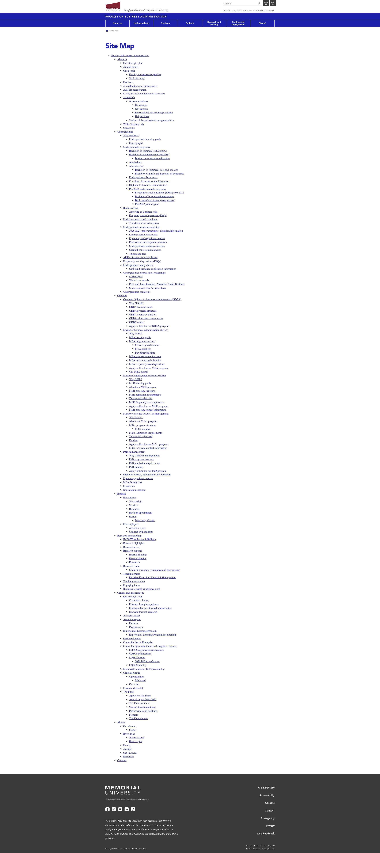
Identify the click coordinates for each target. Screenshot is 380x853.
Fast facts (128, 82)
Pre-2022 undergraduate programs (147, 188)
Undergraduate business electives (147, 246)
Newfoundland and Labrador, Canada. (260, 849)
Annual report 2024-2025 (142, 699)
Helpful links (142, 116)
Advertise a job (137, 528)
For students (129, 497)
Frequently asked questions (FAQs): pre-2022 (159, 192)
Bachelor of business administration (154, 196)
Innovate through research (143, 611)
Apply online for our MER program (148, 406)
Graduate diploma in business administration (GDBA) (152, 299)
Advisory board (131, 615)
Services (133, 505)
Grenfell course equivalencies (145, 249)
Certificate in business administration (149, 181)
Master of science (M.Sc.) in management (145, 413)
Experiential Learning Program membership (152, 634)
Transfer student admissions (144, 223)
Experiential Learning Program (140, 630)
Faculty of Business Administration (136, 16)
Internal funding (138, 554)
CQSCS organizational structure (146, 650)
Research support (132, 550)
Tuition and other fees (140, 398)
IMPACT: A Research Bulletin (139, 539)
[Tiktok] (133, 809)
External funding (138, 558)
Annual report (130, 66)
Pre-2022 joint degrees (147, 204)
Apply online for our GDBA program (149, 326)
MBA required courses (147, 345)
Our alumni (129, 726)
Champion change (139, 600)
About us (117, 23)
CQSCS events (137, 657)
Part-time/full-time (145, 352)
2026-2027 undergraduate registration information (156, 230)
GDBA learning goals (140, 306)
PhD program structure (141, 459)
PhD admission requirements (144, 463)
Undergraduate (141, 23)
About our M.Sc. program (143, 421)
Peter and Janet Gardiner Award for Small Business (157, 284)
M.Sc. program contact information (148, 447)
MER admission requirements (145, 394)
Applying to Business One (143, 211)
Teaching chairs (131, 573)
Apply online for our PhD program (148, 470)
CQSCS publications (140, 653)
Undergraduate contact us (137, 291)
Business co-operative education (152, 158)
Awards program (132, 619)
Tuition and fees (137, 253)
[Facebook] (107, 809)
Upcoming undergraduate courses (147, 238)
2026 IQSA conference (147, 661)
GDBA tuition (136, 322)
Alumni (262, 23)
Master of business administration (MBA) (145, 329)
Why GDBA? (136, 303)
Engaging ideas (131, 585)
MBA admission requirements (145, 356)
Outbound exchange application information (152, 268)
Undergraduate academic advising (141, 227)
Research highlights (133, 543)
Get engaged (136, 143)
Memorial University (136, 7)
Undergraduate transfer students (140, 219)
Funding (133, 440)
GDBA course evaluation (142, 314)
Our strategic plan (132, 63)
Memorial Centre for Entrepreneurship (143, 669)
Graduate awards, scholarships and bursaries (147, 474)
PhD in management (134, 451)
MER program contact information (147, 409)
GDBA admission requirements (146, 318)
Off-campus (141, 108)
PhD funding (136, 467)
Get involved (130, 752)
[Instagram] (114, 809)
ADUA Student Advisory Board (140, 257)
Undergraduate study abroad (138, 265)
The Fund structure (139, 703)
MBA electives (143, 348)
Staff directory (137, 78)
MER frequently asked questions (146, 402)
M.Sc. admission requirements (145, 432)
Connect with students (141, 531)
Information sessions (134, 489)
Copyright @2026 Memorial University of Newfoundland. (126, 849)
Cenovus (121, 760)
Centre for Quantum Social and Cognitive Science (150, 646)
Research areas (131, 547)
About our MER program (142, 387)
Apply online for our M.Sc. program (148, 444)
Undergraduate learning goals (145, 139)
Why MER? (135, 379)
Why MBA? (135, 333)
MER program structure (142, 390)
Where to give (136, 737)
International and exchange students (154, 112)
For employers (130, 524)
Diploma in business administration (148, 185)
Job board (140, 680)
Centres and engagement (238, 23)
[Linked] (127, 809)
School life (129, 97)
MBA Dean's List (132, 482)
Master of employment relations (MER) (144, 375)
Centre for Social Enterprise (138, 642)
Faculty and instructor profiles (145, 74)
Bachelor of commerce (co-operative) (149, 154)
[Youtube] (120, 809)
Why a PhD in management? (144, 455)
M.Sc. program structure (142, 425)
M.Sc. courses (142, 429)
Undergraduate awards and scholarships (144, 272)
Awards (127, 749)
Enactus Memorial (133, 688)
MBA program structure (142, 341)
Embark (190, 23)
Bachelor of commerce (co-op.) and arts (156, 169)
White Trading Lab (133, 124)
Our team (134, 684)
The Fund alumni (138, 718)
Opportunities (136, 676)
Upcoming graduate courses (138, 478)
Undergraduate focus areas (143, 177)
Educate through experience (144, 604)
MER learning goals (140, 383)
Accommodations (138, 101)
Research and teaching (214, 23)
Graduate (165, 23)
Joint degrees (136, 166)
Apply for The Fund (140, 695)
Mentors (133, 714)
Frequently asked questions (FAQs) (148, 215)
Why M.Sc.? (136, 417)
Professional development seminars (148, 242)
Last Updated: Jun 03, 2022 (264, 846)
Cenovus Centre (131, 672)
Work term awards (139, 280)
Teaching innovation (134, 581)
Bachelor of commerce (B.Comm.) (148, 150)
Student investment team (142, 707)
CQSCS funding (138, 665)
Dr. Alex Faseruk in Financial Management (152, 577)
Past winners (136, 627)
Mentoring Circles (145, 520)
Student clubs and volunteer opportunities (151, 120)
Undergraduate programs (136, 147)
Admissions (135, 162)
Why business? (131, 135)
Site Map (249, 846)
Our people (129, 70)
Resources (134, 509)
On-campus (141, 105)
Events (132, 516)
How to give (135, 741)
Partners (133, 623)
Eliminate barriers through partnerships (150, 608)
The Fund (128, 691)
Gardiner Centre (132, 638)
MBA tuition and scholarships (145, 360)
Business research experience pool (141, 588)
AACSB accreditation (135, 89)
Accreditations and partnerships (140, 86)
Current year (135, 276)
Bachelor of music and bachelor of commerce (159, 173)
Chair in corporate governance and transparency (154, 569)
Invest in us (129, 733)
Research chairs (131, 566)
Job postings (135, 501)
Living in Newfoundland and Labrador (144, 93)
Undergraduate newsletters (143, 234)
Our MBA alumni (138, 371)
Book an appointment (140, 512)
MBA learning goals (140, 337)
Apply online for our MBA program (148, 368)
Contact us (129, 127)
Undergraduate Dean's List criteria (147, 288)
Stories (133, 729)
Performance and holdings (143, 710)
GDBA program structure (142, 310)
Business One (130, 207)
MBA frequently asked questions (146, 364)
